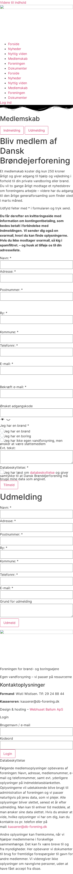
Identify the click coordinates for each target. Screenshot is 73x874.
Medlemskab (18, 59)
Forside (13, 44)
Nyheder (14, 49)
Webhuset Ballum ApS (46, 709)
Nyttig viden (17, 54)
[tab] (12, 130)
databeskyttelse (42, 472)
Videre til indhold (13, 2)
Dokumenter (17, 68)
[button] (5, 421)
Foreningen (16, 63)
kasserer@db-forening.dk (27, 827)
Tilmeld (9, 485)
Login (7, 754)
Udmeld (9, 623)
